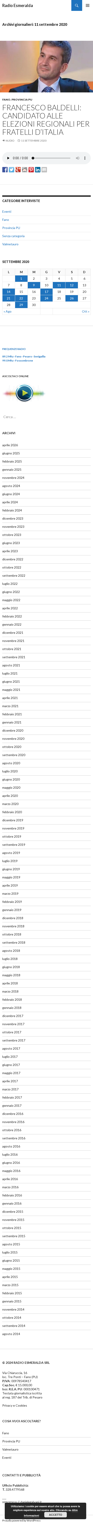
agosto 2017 (11, 1048)
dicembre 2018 (12, 918)
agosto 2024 (11, 486)
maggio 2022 (11, 600)
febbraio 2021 (12, 714)
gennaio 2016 (11, 1203)
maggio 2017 (11, 1073)
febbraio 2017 (12, 1097)
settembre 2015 (13, 1236)
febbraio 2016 (12, 1195)
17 (46, 292)
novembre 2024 (13, 478)
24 (46, 298)
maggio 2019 (11, 877)
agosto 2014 (11, 1334)
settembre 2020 (13, 755)
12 (72, 285)
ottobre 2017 (11, 1032)
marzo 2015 (10, 1285)
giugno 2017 (11, 1065)
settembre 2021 (13, 657)
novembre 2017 (13, 1024)
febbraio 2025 (12, 461)
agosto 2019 (11, 853)
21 (8, 298)
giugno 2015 (11, 1260)
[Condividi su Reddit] (24, 169)
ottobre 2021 (11, 649)
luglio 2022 (10, 584)
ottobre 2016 (11, 1130)
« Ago (8, 311)
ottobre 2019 (11, 836)
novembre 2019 (13, 828)
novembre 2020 (13, 738)
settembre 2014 (13, 1326)
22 (21, 298)
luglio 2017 (10, 1056)
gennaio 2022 (11, 624)
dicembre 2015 (12, 1211)
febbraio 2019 (12, 902)
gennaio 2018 (11, 1008)
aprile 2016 (10, 1179)
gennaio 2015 (11, 1301)
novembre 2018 (13, 926)
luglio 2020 (10, 771)
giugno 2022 (11, 592)
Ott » (85, 311)
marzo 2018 (10, 991)
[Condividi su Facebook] (5, 169)
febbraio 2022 (12, 616)
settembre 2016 (13, 1138)
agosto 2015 (11, 1244)
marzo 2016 (10, 1187)
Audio (10, 140)
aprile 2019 (10, 885)
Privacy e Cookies (14, 1405)
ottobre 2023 (11, 535)
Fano (6, 99)
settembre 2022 (13, 575)
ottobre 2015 (11, 1228)
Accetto (55, 1515)
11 (59, 285)
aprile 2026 (10, 445)
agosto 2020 (11, 763)
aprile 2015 (10, 1277)
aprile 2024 (10, 502)
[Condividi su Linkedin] (37, 169)
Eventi (6, 211)
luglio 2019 (10, 861)
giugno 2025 (11, 453)
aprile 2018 (10, 983)
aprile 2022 (10, 608)
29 (21, 305)
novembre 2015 (13, 1220)
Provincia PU (22, 99)
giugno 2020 (11, 779)
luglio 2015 (10, 1252)
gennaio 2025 (11, 469)
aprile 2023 (10, 551)
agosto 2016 (11, 1146)
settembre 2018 (13, 942)
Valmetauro (10, 244)
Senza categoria (13, 236)
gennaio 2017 (11, 1105)
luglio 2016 (10, 1154)
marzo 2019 (10, 893)
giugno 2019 (11, 869)
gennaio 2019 (11, 910)
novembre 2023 (13, 526)
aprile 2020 (10, 796)
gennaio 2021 (11, 722)
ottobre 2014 (11, 1317)
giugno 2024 (11, 494)
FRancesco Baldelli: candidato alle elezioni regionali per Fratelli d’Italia (46, 119)
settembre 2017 (13, 1040)
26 (72, 298)
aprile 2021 (10, 698)
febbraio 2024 (12, 510)
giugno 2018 (11, 967)
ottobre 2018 (11, 934)
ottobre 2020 (11, 747)
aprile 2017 (10, 1081)
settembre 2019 (13, 844)
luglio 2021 (10, 673)
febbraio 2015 (12, 1293)
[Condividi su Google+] (18, 169)
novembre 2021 (13, 641)
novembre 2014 (13, 1309)
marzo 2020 (10, 804)
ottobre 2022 (11, 567)
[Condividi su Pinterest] (31, 169)
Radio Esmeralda (17, 5)
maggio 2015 (11, 1268)
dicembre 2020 (12, 730)
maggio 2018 (11, 975)
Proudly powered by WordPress (21, 1520)
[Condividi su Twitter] (11, 169)
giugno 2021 (11, 681)
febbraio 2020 (12, 812)
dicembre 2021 (12, 632)
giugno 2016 (11, 1162)
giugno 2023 (11, 543)
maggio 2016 (11, 1171)
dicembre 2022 (12, 559)
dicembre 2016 (12, 1114)
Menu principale (87, 5)
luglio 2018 (10, 959)
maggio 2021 (11, 690)
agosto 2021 (11, 665)
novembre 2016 (13, 1122)
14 (8, 292)
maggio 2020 (11, 787)
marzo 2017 (10, 1089)
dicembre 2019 (12, 820)
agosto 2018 (11, 950)
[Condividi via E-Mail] (44, 169)
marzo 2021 (10, 706)
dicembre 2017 (12, 1016)
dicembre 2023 (12, 518)
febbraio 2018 (12, 999)
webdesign (9, 1502)
